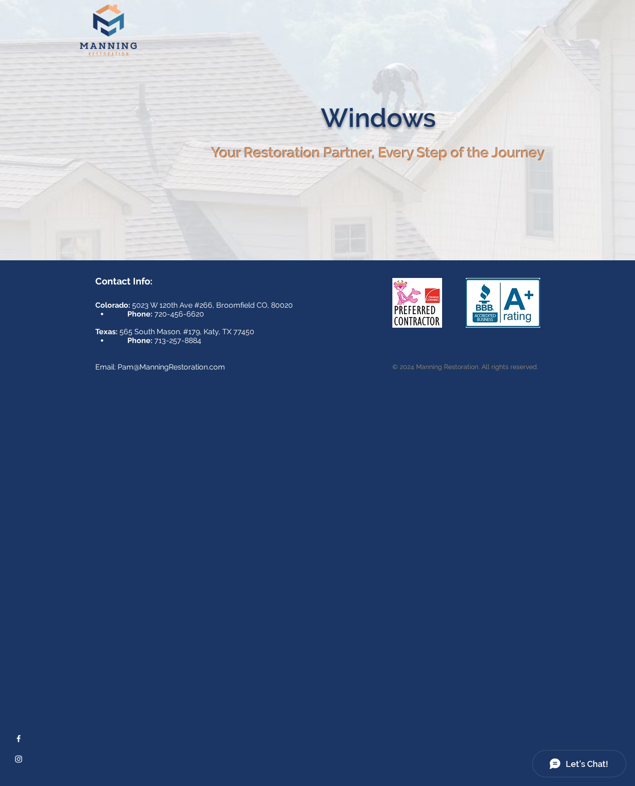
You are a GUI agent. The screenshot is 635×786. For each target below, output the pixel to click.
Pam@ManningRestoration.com (171, 367)
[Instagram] (18, 759)
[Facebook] (18, 738)
